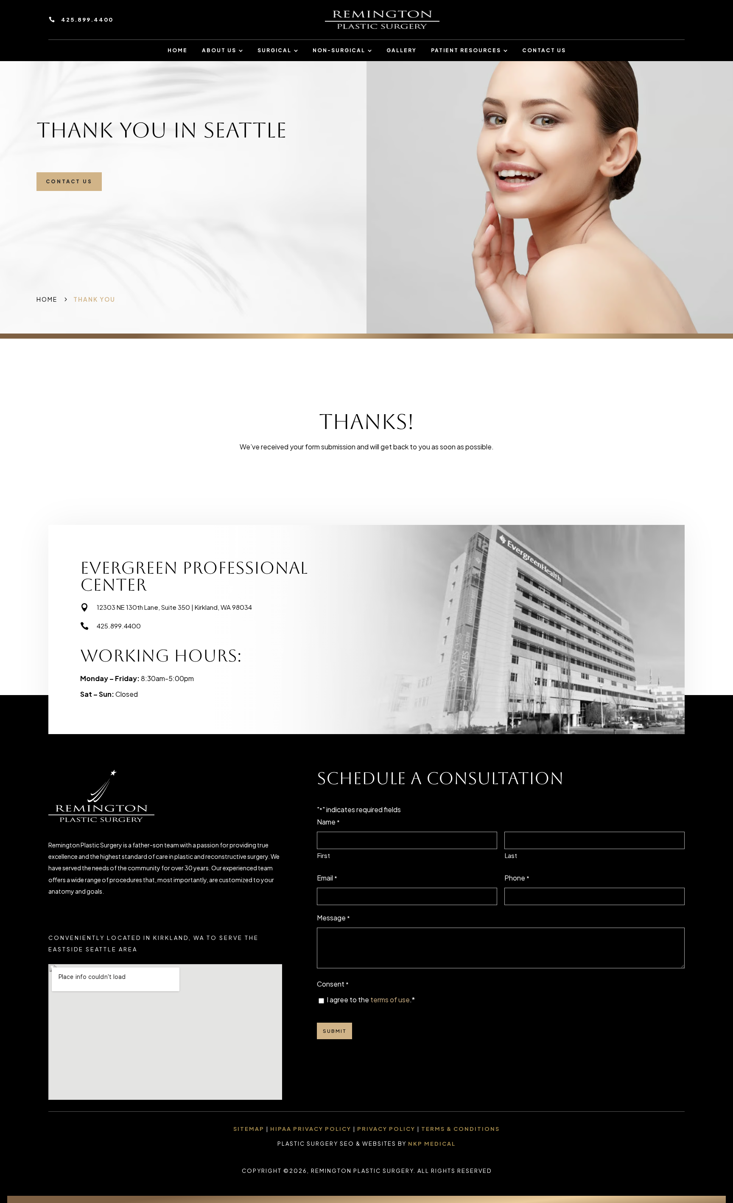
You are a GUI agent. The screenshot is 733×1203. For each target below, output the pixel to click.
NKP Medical (432, 1143)
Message (333, 917)
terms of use (390, 999)
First (323, 855)
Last (511, 855)
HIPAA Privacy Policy (310, 1128)
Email (327, 877)
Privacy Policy (386, 1128)
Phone (516, 877)
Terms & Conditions (460, 1128)
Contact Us (69, 181)
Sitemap (248, 1128)
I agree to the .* (371, 999)
